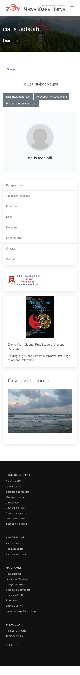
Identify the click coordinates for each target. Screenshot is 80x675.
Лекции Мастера (15, 584)
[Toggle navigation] (72, 8)
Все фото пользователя (20, 103)
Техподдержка (14, 636)
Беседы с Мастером (18, 589)
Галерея (11, 227)
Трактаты (11, 600)
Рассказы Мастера (17, 579)
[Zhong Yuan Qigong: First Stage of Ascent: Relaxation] (40, 317)
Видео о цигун (14, 605)
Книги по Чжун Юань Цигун (21, 611)
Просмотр (13, 69)
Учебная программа (17, 491)
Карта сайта (13, 543)
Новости (11, 206)
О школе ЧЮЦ (14, 481)
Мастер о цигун (15, 497)
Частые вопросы (16, 554)
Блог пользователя (17, 97)
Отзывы (11, 248)
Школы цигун (13, 486)
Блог (9, 216)
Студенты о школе (17, 513)
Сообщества (14, 238)
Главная (10, 40)
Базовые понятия (16, 523)
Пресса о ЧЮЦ (14, 595)
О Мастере (12, 502)
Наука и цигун (14, 573)
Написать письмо (16, 630)
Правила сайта (14, 548)
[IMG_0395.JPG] (40, 411)
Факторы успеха (15, 518)
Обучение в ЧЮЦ (15, 507)
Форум (10, 259)
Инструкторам (15, 185)
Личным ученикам (18, 195)
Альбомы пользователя (51, 97)
